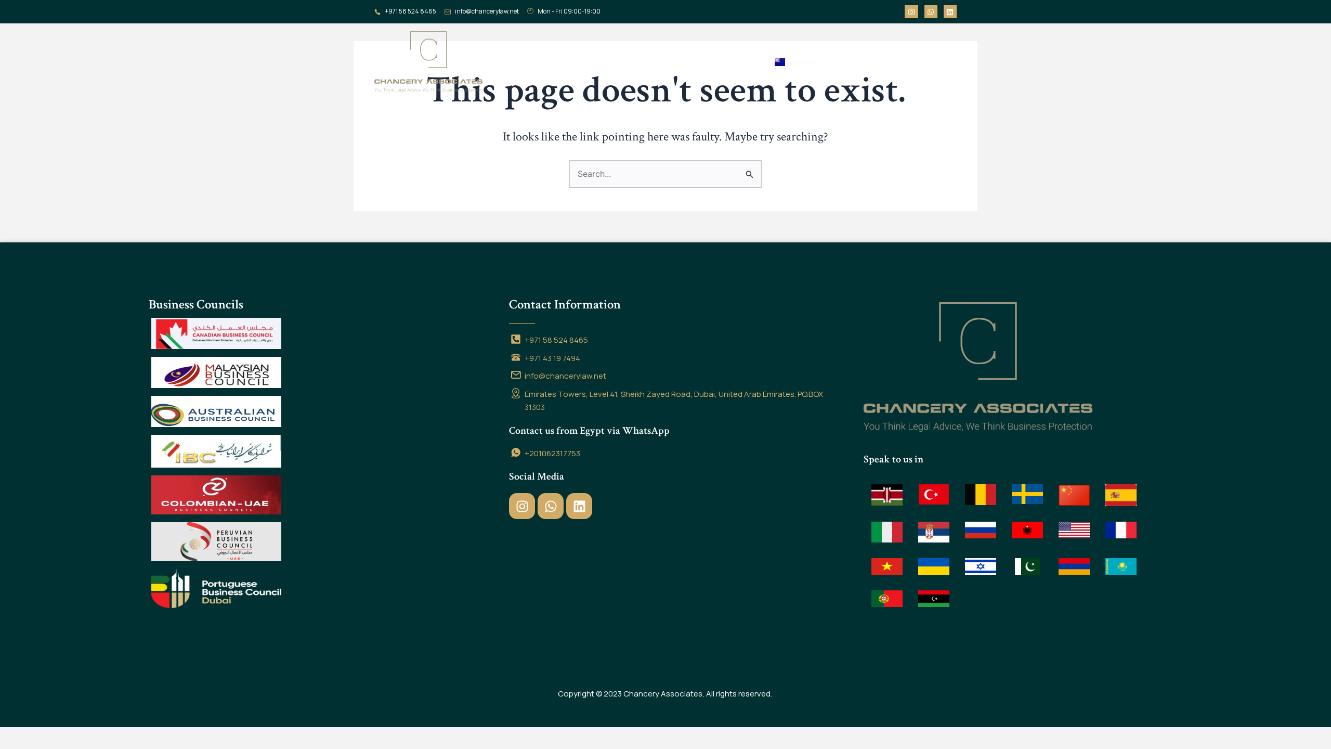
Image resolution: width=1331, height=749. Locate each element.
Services (610, 61)
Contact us (666, 61)
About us (560, 61)
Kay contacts (733, 61)
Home (516, 61)
